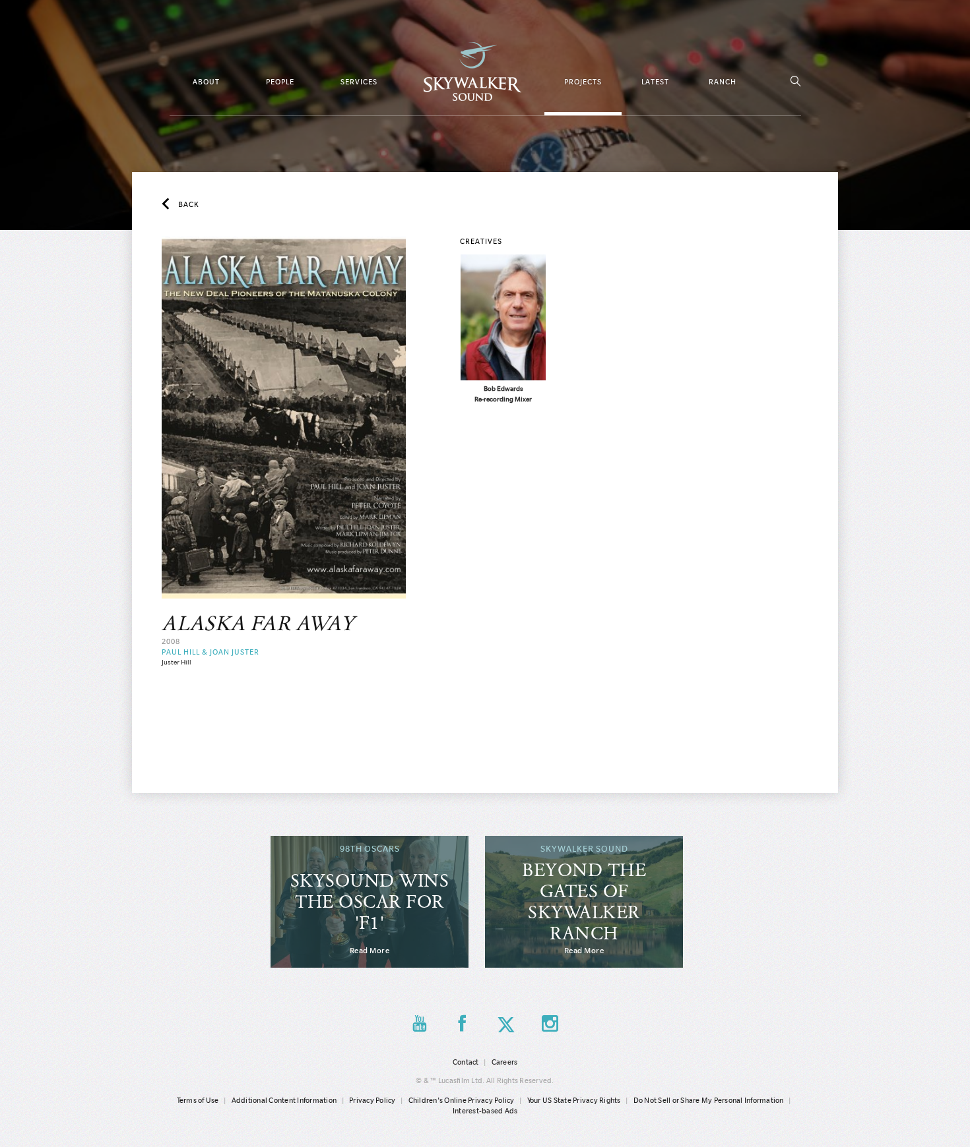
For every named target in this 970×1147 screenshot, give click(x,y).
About (206, 82)
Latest (655, 82)
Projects (583, 82)
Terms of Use (198, 1100)
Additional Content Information (284, 1100)
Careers (505, 1062)
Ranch (722, 82)
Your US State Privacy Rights (574, 1100)
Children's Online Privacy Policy (461, 1100)
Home (472, 71)
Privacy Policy (372, 1100)
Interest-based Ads (485, 1111)
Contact (466, 1062)
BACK (188, 204)
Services (358, 82)
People (280, 82)
